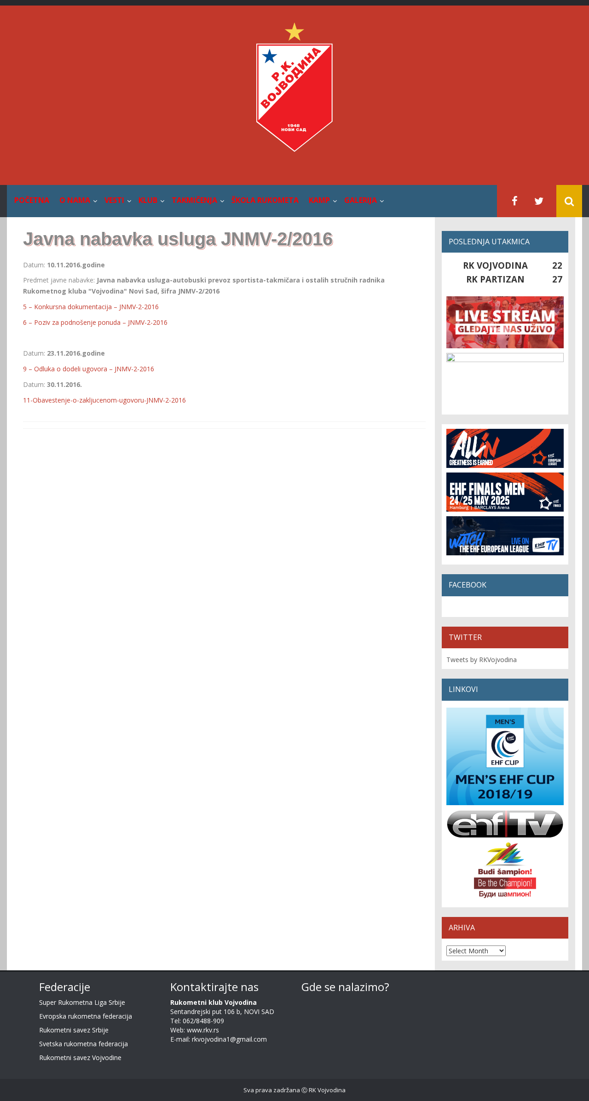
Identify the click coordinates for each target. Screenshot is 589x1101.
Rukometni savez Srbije (74, 1030)
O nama (74, 200)
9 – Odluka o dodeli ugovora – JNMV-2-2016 (88, 368)
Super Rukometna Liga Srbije (82, 1002)
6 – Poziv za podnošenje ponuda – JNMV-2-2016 (95, 322)
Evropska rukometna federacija (85, 1016)
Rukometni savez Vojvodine (80, 1057)
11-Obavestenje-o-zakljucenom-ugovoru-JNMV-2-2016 (104, 400)
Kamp (319, 200)
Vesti (114, 200)
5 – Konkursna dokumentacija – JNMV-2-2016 (91, 306)
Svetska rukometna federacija (83, 1043)
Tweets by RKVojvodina (481, 659)
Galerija (360, 200)
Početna (31, 200)
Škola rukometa (265, 200)
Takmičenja (194, 200)
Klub (148, 200)
